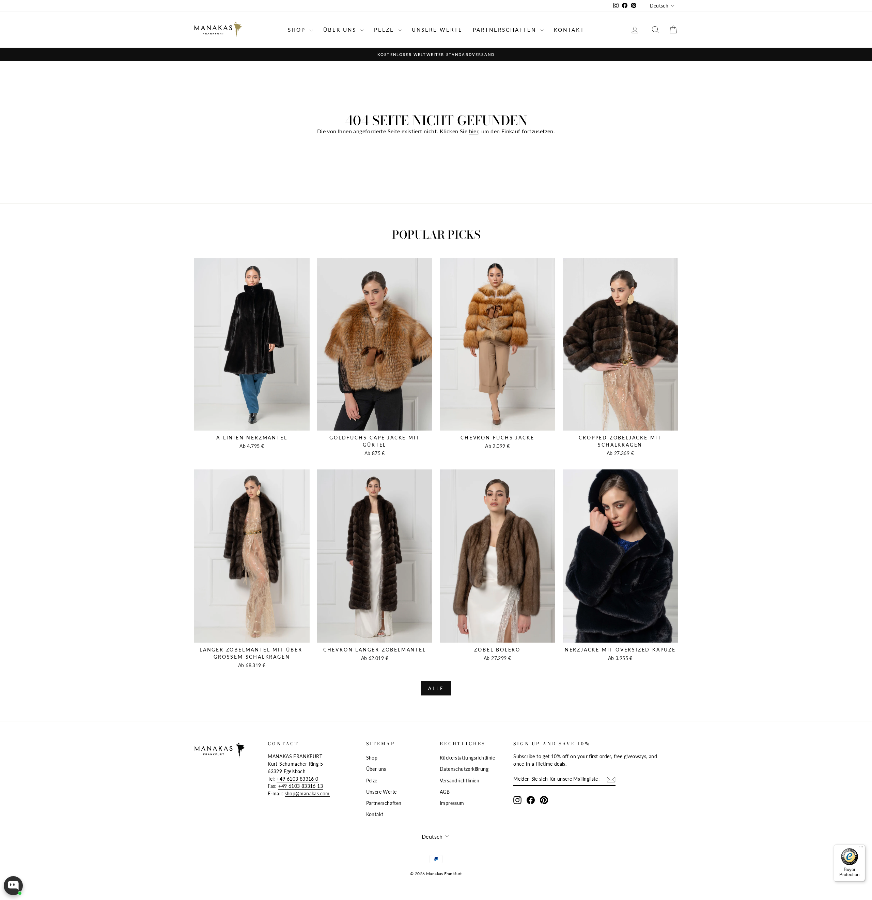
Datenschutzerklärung (464, 769)
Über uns (341, 30)
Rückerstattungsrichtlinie (467, 758)
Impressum (452, 803)
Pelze (385, 30)
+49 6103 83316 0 (297, 779)
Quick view (252, 423)
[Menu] (861, 848)
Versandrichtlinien (459, 780)
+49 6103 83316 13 (300, 786)
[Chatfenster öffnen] (13, 885)
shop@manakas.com (307, 793)
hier (474, 131)
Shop (298, 30)
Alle (436, 688)
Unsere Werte (437, 30)
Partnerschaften (506, 30)
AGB (445, 792)
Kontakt (569, 30)
